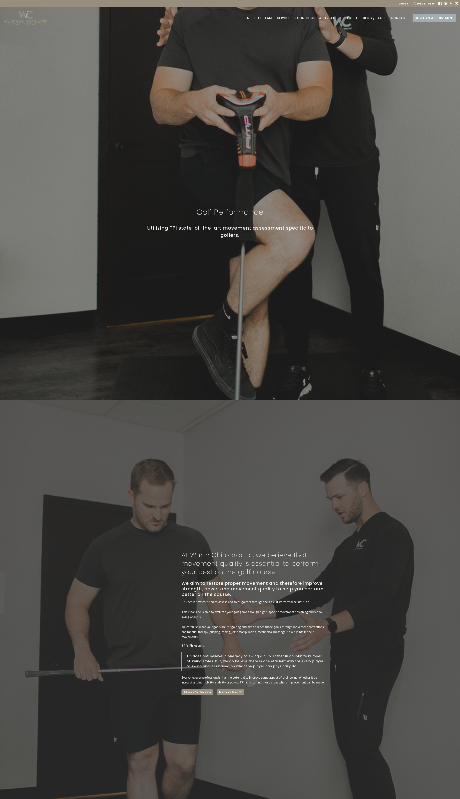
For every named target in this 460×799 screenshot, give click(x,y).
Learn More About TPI (230, 692)
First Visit (349, 18)
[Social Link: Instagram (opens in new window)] (445, 3)
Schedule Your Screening (197, 692)
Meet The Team (259, 18)
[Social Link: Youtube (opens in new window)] (456, 3)
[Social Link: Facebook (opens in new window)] (440, 3)
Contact (399, 18)
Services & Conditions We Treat (306, 18)
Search (403, 3)
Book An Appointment (434, 18)
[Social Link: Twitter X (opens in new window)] (451, 3)
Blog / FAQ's (374, 18)
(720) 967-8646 (424, 3)
